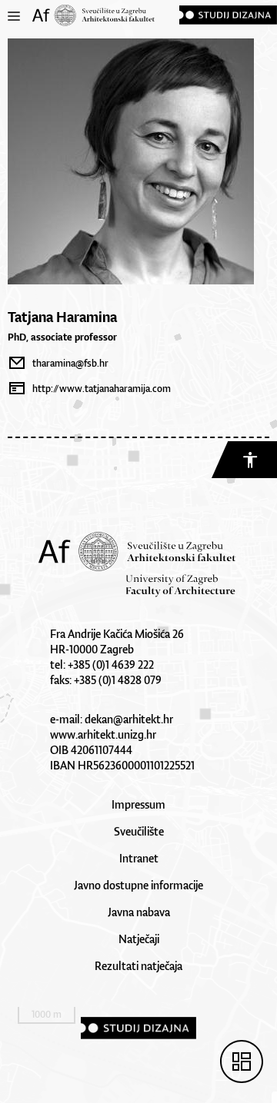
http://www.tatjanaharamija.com (101, 388)
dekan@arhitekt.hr (129, 719)
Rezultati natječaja (138, 965)
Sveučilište (139, 831)
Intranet (139, 858)
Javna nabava (139, 912)
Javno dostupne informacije (138, 885)
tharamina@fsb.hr (70, 363)
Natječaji (138, 939)
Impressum (138, 804)
